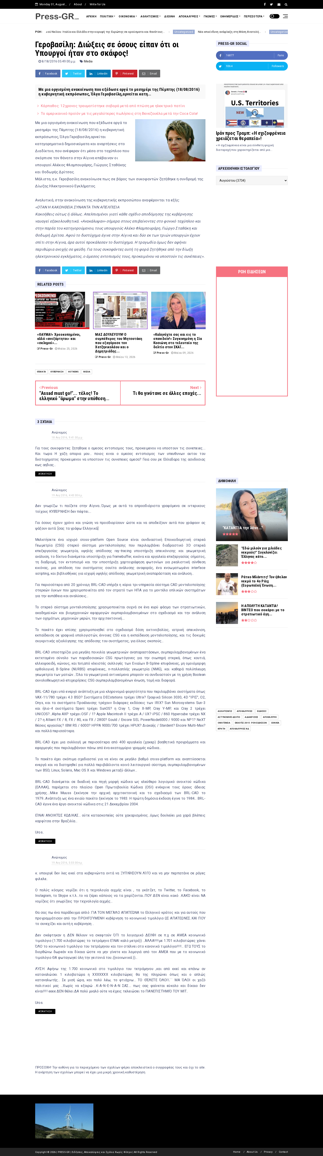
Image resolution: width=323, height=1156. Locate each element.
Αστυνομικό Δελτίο (229, 717)
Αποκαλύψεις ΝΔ (239, 729)
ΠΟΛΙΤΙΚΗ (106, 16)
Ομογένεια (224, 723)
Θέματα (41, 371)
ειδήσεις (262, 711)
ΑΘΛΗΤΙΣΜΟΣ (149, 16)
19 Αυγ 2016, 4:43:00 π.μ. (67, 495)
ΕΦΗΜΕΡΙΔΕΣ (229, 16)
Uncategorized (144, 31)
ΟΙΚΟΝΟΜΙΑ (127, 16)
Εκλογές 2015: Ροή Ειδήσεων (251, 723)
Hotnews (73, 371)
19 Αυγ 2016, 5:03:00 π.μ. (67, 862)
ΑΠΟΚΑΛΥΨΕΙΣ (188, 16)
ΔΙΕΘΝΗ (169, 16)
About (78, 4)
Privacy (268, 1152)
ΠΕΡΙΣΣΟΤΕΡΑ (253, 16)
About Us (252, 1152)
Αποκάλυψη (270, 717)
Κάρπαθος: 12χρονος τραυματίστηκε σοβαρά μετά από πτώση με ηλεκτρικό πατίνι (113, 106)
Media (88, 61)
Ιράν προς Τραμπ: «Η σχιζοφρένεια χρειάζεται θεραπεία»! (250, 135)
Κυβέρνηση (57, 371)
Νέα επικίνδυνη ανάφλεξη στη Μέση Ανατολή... (189, 31)
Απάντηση (45, 473)
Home (237, 1152)
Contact (283, 1152)
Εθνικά (275, 723)
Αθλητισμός (225, 711)
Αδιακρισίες (251, 717)
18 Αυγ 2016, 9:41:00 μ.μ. (67, 437)
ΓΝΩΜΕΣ (209, 16)
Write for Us (97, 4)
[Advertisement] (252, 225)
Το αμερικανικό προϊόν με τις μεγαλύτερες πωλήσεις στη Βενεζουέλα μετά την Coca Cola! (119, 113)
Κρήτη (221, 729)
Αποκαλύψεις (244, 711)
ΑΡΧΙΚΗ (91, 16)
